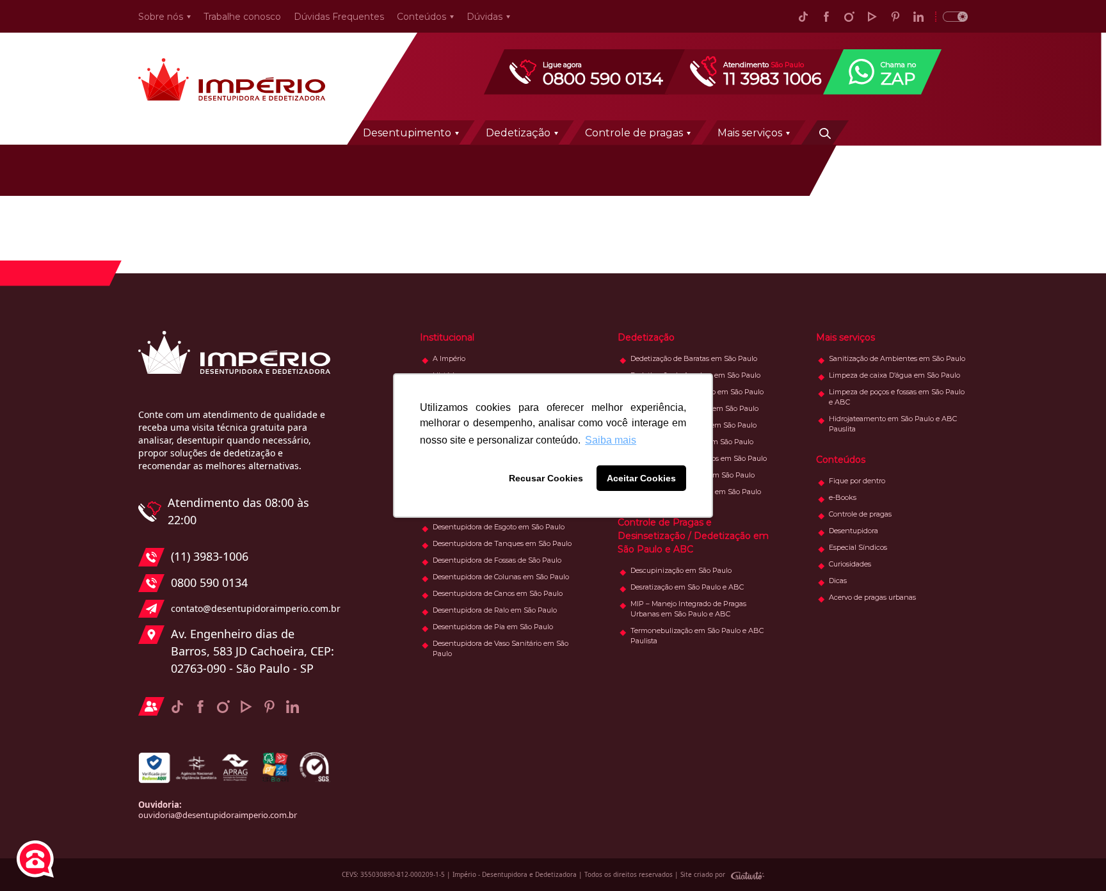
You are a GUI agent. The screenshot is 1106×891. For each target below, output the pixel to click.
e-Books (842, 497)
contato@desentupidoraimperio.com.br (252, 608)
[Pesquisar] (825, 132)
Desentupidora (853, 530)
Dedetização (518, 133)
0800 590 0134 (209, 582)
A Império (449, 358)
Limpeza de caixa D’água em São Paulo (894, 375)
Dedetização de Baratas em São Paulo (693, 358)
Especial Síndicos (858, 547)
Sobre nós (160, 17)
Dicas (838, 580)
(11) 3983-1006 (209, 556)
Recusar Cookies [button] (546, 478)
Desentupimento (407, 133)
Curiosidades (850, 563)
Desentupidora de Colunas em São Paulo (501, 576)
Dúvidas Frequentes (339, 17)
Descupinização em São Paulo (681, 570)
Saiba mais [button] (610, 440)
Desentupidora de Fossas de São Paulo (497, 560)
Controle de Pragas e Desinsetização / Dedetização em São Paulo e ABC (693, 536)
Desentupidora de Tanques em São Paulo (502, 543)
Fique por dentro (857, 480)
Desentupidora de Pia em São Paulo (493, 626)
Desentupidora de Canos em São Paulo (498, 593)
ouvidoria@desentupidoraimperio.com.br (217, 815)
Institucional (447, 337)
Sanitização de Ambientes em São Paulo (897, 358)
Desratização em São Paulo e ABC (687, 586)
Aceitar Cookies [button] (641, 478)
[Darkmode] (951, 16)
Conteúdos (421, 17)
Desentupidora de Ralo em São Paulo (495, 610)
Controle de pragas (634, 133)
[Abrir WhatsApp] (1074, 858)
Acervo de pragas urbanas (872, 597)
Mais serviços (749, 133)
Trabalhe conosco (242, 17)
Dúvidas (484, 17)
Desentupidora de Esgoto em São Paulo (499, 526)
